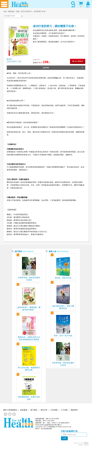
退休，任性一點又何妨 (63, 336)
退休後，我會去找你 (63, 278)
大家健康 (18, 423)
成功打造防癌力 (12, 61)
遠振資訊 (86, 444)
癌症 (19, 61)
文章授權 (54, 410)
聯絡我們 (74, 410)
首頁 (5, 11)
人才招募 (64, 410)
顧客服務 (23, 410)
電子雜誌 (33, 410)
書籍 (18, 11)
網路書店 (11, 11)
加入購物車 (78, 61)
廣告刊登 (44, 410)
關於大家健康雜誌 (10, 410)
